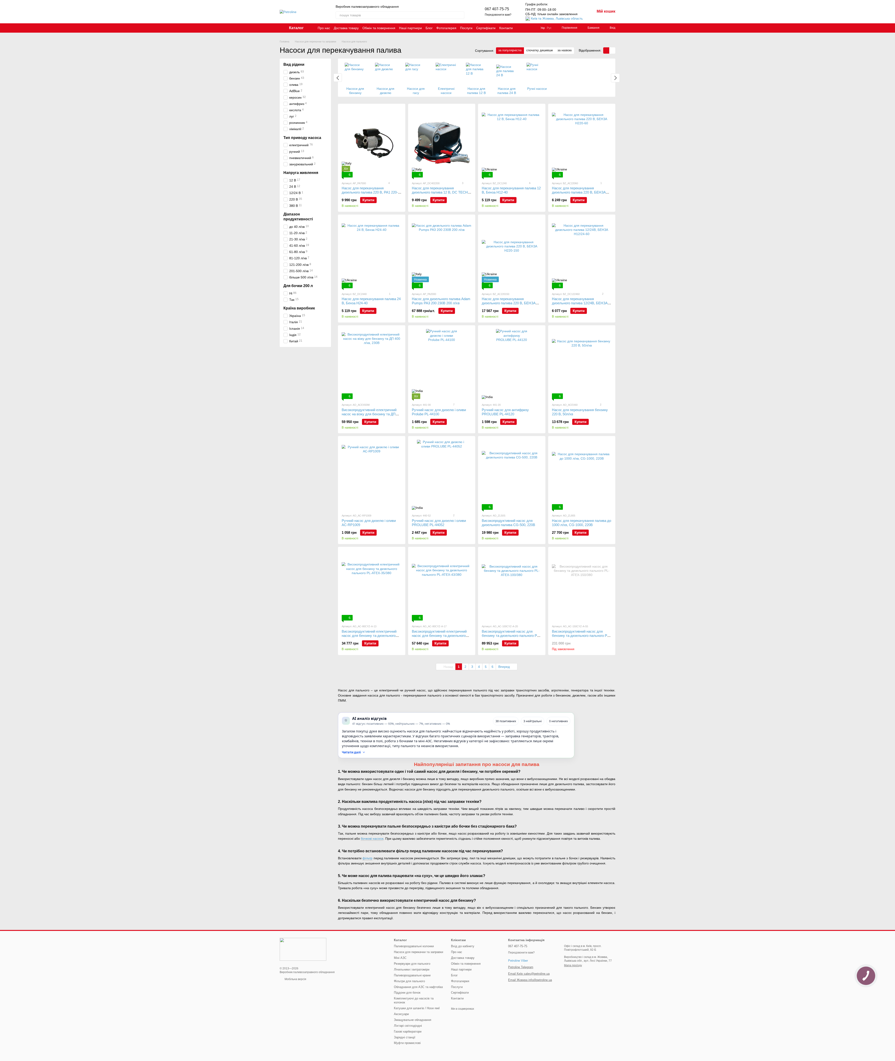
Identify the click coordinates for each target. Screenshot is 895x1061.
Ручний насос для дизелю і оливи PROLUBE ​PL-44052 (439, 523)
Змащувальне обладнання (412, 1020)
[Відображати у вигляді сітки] (606, 50)
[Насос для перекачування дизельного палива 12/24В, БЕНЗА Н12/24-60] (582, 253)
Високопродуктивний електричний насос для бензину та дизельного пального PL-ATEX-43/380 (439, 635)
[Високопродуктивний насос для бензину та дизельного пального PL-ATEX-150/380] (582, 586)
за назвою (565, 50)
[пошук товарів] (460, 15)
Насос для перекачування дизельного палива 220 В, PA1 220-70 (370, 192)
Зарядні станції (404, 1037)
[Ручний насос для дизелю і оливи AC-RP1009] (372, 475)
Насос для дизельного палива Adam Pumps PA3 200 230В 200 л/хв (441, 301)
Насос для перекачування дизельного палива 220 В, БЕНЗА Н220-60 (579, 192)
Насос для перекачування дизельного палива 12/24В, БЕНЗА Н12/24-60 (580, 303)
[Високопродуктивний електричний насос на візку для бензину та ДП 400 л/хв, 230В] (372, 364)
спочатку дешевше (539, 50)
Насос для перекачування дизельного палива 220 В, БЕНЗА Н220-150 (509, 303)
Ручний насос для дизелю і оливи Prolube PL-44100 (439, 412)
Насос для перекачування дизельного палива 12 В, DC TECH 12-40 (440, 192)
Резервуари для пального (412, 963)
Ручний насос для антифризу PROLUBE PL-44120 (505, 412)
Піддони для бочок (407, 992)
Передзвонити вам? (498, 14)
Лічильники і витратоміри (411, 969)
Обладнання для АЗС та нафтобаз (418, 987)
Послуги (466, 28)
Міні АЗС (400, 958)
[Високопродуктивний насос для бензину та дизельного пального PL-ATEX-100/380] (512, 586)
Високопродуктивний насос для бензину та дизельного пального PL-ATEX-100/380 (511, 635)
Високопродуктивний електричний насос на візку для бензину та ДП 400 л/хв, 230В (369, 414)
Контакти (506, 28)
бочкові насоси (372, 838)
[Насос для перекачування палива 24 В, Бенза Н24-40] (372, 253)
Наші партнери (410, 28)
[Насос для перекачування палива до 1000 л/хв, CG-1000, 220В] (582, 475)
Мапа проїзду (573, 965)
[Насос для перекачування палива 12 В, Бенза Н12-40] (512, 142)
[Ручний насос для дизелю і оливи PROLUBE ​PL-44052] (442, 475)
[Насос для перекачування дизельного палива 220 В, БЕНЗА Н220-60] (582, 142)
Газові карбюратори (407, 1031)
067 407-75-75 (497, 9)
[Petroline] (303, 949)
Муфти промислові (407, 1043)
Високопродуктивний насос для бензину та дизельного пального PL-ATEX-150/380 (581, 635)
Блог (429, 28)
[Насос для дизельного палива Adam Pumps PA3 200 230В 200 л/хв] (442, 253)
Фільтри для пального (409, 981)
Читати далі (351, 752)
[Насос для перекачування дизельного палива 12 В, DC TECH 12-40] (442, 142)
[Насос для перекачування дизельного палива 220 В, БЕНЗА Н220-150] (512, 253)
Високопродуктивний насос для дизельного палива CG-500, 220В (508, 523)
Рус (549, 28)
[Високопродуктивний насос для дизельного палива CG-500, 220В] (512, 475)
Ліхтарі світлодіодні (408, 1025)
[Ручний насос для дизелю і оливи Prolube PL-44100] (442, 364)
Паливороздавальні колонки (414, 946)
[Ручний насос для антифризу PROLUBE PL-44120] (512, 364)
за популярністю (510, 50)
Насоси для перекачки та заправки (418, 952)
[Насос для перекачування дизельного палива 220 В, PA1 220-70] (372, 142)
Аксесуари (401, 1014)
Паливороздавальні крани (412, 975)
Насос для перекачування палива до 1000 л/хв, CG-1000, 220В (581, 523)
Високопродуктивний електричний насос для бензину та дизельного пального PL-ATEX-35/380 (369, 635)
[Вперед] (615, 77)
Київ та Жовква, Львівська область (557, 18)
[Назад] (338, 77)
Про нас (324, 28)
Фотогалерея (446, 28)
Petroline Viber (518, 960)
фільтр (367, 858)
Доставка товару (346, 28)
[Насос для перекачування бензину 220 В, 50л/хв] (582, 364)
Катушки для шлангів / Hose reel (417, 1008)
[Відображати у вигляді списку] (612, 50)
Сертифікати (486, 28)
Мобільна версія (295, 979)
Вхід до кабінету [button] (462, 946)
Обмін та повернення (378, 28)
